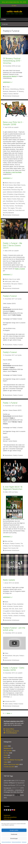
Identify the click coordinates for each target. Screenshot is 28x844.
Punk (9, 286)
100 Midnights (8, 795)
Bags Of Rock (12, 604)
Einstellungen (14, 838)
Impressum (24, 842)
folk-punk (14, 284)
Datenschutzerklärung (6, 842)
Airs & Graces (9, 185)
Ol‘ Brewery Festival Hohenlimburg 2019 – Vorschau (12, 60)
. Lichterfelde (18, 790)
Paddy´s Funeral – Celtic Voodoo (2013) (13, 669)
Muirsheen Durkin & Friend (11, 196)
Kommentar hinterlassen (12, 96)
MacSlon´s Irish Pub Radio (14, 172)
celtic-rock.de (14, 11)
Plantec (10, 615)
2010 (22, 788)
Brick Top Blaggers (8, 187)
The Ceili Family (20, 203)
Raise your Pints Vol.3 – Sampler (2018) (13, 123)
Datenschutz (7, 819)
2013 (6, 604)
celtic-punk (18, 187)
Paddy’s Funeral (10, 296)
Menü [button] (4, 19)
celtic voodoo (9, 704)
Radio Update (9, 580)
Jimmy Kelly (14, 613)
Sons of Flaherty (19, 201)
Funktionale (14, 834)
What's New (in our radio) (12, 183)
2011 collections (9, 790)
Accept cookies (14, 830)
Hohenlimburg (14, 89)
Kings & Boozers (19, 194)
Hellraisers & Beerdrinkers (14, 192)
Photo (5, 755)
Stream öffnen (9, 729)
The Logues (11, 208)
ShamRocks (9, 201)
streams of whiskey (19, 615)
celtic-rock (15, 281)
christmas (10, 606)
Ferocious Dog (15, 189)
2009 (22, 795)
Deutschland (7, 189)
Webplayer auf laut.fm (12, 731)
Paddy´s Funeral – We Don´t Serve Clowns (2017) (12, 245)
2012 (5, 797)
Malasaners (12, 91)
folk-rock (11, 608)
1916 (17, 794)
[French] (6, 810)
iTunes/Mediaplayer (11, 733)
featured (5, 608)
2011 (18, 788)
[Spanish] (14, 810)
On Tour (7, 87)
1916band (12, 783)
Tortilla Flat (11, 210)
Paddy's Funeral (8, 93)
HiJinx (8, 613)
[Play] (14, 643)
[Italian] (10, 810)
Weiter (9, 713)
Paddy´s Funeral (20, 268)
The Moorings (7, 618)
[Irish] (8, 810)
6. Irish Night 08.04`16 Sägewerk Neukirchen (12, 488)
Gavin (16, 608)
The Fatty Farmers (8, 206)
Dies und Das (9, 541)
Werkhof (15, 93)
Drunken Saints (18, 606)
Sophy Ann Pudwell (9, 203)
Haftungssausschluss (10, 817)
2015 (5, 780)
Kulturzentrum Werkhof (10, 76)
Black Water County (19, 185)
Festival (7, 89)
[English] (5, 810)
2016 (17, 781)
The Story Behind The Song (12, 760)
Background (7, 748)
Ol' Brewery (20, 91)
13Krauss (19, 785)
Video (6, 653)
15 (13, 795)
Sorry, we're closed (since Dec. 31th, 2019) (14, 2)
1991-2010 (11, 780)
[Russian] (12, 810)
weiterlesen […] (7, 82)
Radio (6, 602)
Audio (5, 746)
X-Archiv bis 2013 (10, 701)
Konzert (7, 543)
